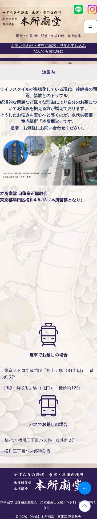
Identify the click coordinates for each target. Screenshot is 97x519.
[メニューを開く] (90, 27)
